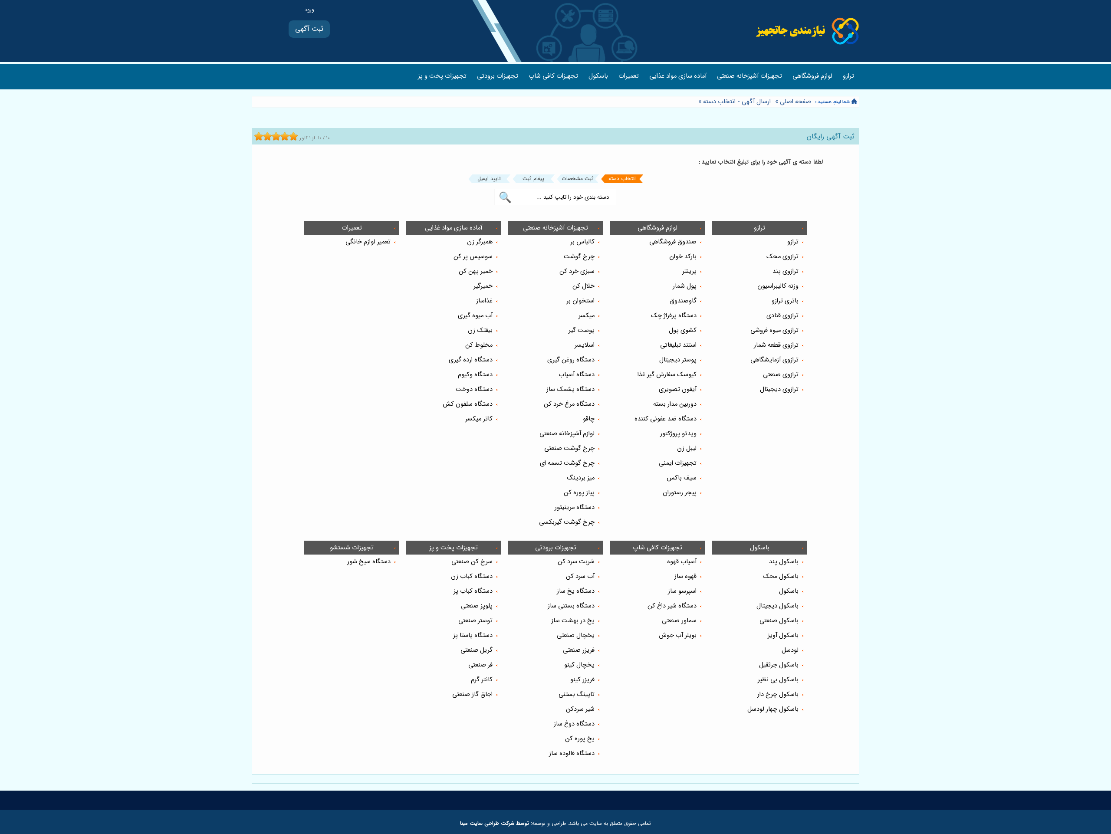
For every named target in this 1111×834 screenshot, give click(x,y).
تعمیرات (628, 76)
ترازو (848, 76)
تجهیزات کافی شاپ (553, 76)
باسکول (598, 76)
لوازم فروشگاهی (812, 76)
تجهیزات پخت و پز (442, 76)
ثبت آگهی (309, 28)
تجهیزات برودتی (497, 76)
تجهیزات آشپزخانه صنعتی (749, 76)
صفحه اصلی (795, 102)
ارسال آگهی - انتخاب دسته (737, 102)
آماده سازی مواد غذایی (678, 76)
